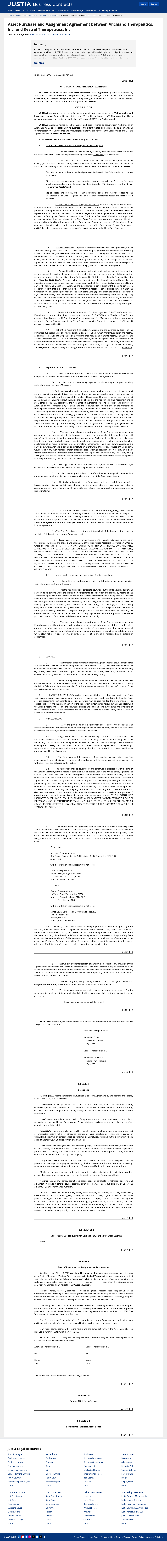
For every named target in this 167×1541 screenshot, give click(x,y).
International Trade (93, 1474)
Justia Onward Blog (130, 1515)
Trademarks (89, 1515)
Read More (39, 63)
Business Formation (93, 1458)
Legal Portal (94, 1537)
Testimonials (127, 1519)
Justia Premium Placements (133, 1504)
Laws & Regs (77, 10)
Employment (89, 1466)
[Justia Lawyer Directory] (44, 1536)
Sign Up (154, 4)
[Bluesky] (37, 1536)
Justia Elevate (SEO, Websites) (134, 1508)
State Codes (51, 1500)
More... (11, 1485)
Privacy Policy (138, 1537)
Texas (48, 1519)
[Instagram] (29, 1536)
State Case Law (52, 1504)
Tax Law (87, 1481)
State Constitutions (54, 1496)
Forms (17, 15)
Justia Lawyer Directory (132, 1500)
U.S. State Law (53, 1492)
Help (112, 1537)
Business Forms (91, 1504)
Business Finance (37, 34)
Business (88, 1454)
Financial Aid (127, 1466)
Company (104, 1537)
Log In (143, 4)
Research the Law (46, 10)
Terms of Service (123, 1537)
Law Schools (63, 10)
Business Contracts (29, 15)
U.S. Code (12, 1500)
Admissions (126, 1462)
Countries (88, 1519)
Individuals (51, 1454)
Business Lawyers (16, 1462)
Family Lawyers (15, 1477)
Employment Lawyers (17, 1470)
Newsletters (91, 10)
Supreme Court (15, 1508)
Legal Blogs (89, 1500)
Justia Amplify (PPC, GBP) (132, 1511)
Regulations (13, 1504)
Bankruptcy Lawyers (17, 1458)
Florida (49, 1511)
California (50, 1508)
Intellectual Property (93, 1470)
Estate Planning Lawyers (19, 1474)
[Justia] (19, 4)
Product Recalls (90, 1508)
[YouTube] (22, 1536)
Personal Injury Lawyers (19, 1481)
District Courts (14, 1515)
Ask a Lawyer (29, 10)
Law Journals (127, 1474)
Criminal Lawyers (15, 1466)
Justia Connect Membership (134, 1496)
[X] (40, 1536)
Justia (10, 15)
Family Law (51, 1477)
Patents (87, 1511)
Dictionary (126, 1458)
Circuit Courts (14, 1511)
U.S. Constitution (15, 1496)
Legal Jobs (88, 1496)
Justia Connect (80, 1537)
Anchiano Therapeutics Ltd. (49, 15)
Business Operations (93, 1462)
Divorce (49, 1466)
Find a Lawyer (14, 10)
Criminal (49, 1462)
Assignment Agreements (59, 34)
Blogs (124, 1477)
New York (50, 1515)
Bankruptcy (51, 1458)
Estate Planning (53, 1474)
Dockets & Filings (15, 1519)
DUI (47, 1470)
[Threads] (33, 1536)
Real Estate (89, 1477)
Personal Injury (53, 1481)
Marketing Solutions (108, 10)
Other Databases (93, 1492)
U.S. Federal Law (16, 1492)
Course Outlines (128, 1470)
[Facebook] (26, 1536)
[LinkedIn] (19, 1536)
